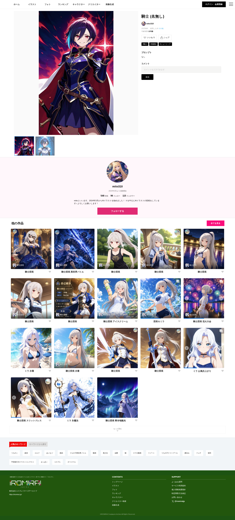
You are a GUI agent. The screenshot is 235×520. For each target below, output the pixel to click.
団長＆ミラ (159, 321)
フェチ (198, 453)
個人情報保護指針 (179, 490)
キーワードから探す (37, 444)
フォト (48, 4)
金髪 (116, 453)
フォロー (115, 196)
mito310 (150, 24)
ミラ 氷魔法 (72, 420)
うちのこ (14, 453)
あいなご (49, 453)
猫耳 (209, 453)
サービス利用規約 (179, 486)
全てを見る (215, 223)
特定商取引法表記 (179, 493)
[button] (24, 146)
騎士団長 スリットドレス (29, 420)
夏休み (187, 453)
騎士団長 (29, 272)
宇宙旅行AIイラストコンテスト (22, 462)
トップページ (117, 482)
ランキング (63, 4)
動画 (94, 453)
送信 (147, 77)
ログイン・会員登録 (213, 4)
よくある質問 (177, 482)
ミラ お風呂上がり (202, 371)
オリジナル (72, 462)
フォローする (117, 211)
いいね (151, 37)
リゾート (151, 453)
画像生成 (110, 4)
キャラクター (79, 4)
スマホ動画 (137, 453)
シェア (167, 37)
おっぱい (44, 462)
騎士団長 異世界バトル (72, 272)
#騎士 (145, 44)
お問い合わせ (177, 497)
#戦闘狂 (153, 44)
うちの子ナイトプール (169, 453)
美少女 (105, 453)
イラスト (32, 4)
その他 (161, 28)
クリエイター (94, 4)
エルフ (37, 453)
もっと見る (117, 429)
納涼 (26, 453)
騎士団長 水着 (72, 371)
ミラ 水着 (29, 371)
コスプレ (57, 462)
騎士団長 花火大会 (202, 321)
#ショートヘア (165, 44)
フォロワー (129, 196)
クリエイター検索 (119, 501)
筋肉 (61, 453)
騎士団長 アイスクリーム (115, 321)
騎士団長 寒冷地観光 (116, 420)
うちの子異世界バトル (78, 453)
